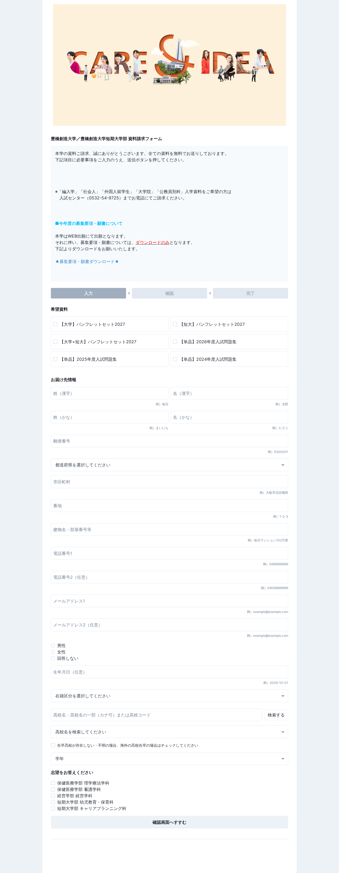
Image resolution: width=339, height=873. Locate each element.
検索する (276, 715)
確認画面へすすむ (169, 822)
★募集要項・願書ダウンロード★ (87, 261)
